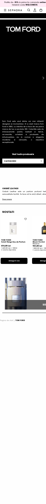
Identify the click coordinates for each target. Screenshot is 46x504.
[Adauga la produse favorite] (25, 219)
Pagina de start (6, 320)
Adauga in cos (14, 261)
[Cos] (41, 10)
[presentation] (43, 78)
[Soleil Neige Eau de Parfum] (14, 228)
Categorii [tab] (10, 161)
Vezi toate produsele (23, 154)
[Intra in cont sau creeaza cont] (35, 10)
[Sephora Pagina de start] (15, 10)
